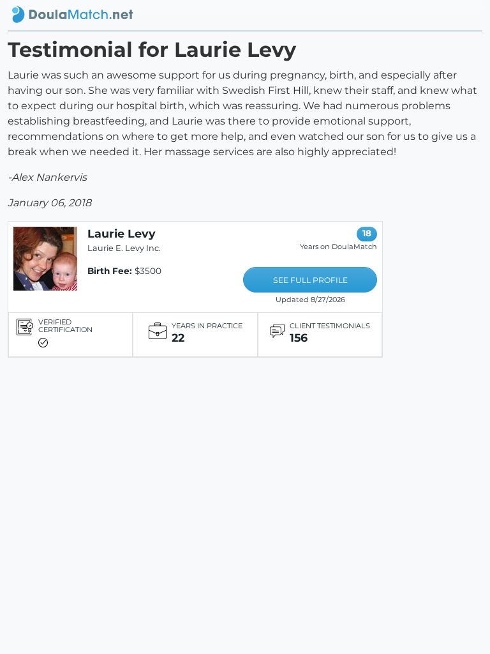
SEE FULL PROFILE (310, 280)
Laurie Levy (121, 233)
